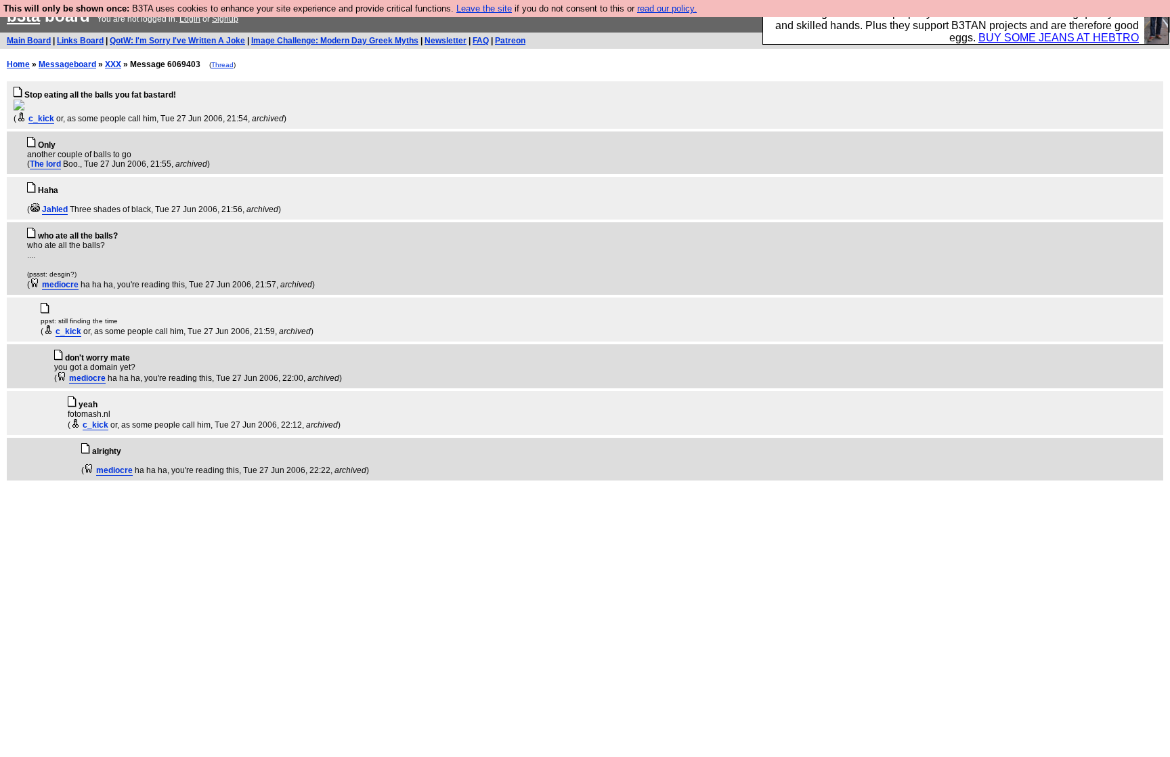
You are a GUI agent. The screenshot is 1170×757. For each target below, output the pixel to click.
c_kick (41, 118)
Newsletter (446, 40)
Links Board (80, 40)
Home (18, 64)
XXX (113, 64)
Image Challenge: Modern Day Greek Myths (334, 40)
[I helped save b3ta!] (21, 118)
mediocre (60, 284)
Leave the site (484, 8)
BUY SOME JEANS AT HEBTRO (1058, 37)
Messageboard (67, 64)
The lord (45, 164)
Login (189, 19)
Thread (222, 64)
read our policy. (667, 8)
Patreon (510, 40)
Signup (225, 19)
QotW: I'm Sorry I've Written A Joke (177, 40)
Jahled (55, 209)
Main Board (29, 40)
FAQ (481, 40)
